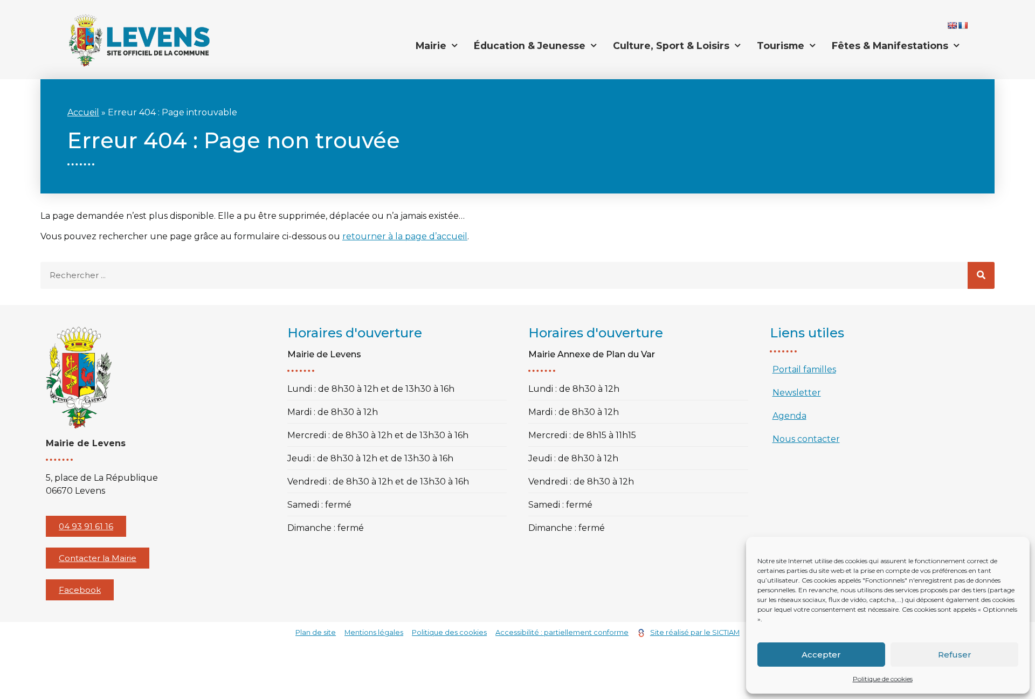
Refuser (954, 654)
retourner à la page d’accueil (404, 236)
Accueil (83, 112)
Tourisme (780, 45)
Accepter (821, 654)
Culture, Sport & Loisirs (671, 45)
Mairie (431, 45)
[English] (952, 25)
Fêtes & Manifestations (890, 45)
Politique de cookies (883, 679)
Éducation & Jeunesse (529, 45)
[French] (963, 25)
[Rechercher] (981, 275)
